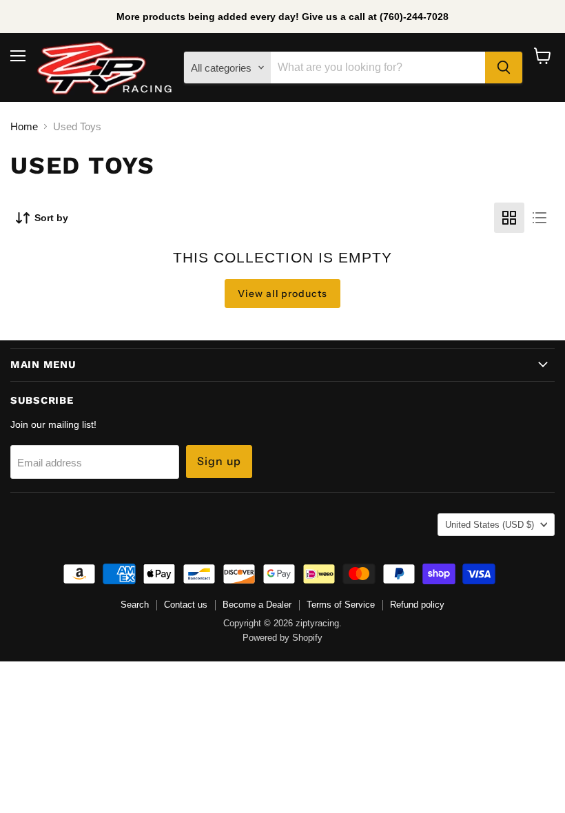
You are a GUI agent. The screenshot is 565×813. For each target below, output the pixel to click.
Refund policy (417, 604)
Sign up (219, 461)
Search (135, 604)
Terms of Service (341, 604)
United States (489, 524)
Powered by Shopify (282, 637)
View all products (283, 293)
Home (24, 126)
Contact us (185, 604)
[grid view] (509, 218)
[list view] (539, 218)
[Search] (503, 67)
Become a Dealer (257, 604)
